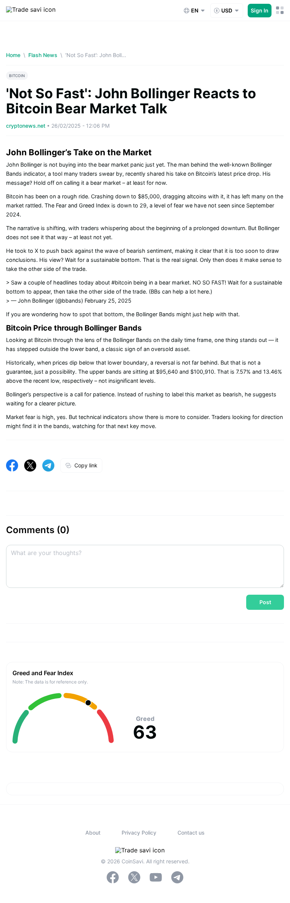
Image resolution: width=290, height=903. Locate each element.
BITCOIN (17, 75)
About (92, 832)
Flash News (42, 55)
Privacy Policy (139, 832)
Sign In (259, 10)
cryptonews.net (26, 125)
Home (13, 55)
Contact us (191, 832)
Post (265, 602)
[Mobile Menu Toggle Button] (280, 10)
